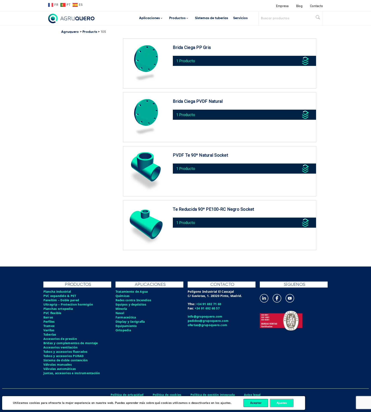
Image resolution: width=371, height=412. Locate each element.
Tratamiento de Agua (132, 291)
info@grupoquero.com (205, 316)
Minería (121, 309)
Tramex (49, 326)
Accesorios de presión (60, 339)
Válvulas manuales (57, 364)
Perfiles (49, 322)
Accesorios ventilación (60, 347)
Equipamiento (126, 326)
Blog (299, 6)
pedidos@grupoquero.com (208, 321)
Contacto (316, 6)
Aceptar (256, 402)
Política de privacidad (127, 395)
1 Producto (185, 61)
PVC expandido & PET (59, 296)
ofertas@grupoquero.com (207, 325)
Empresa (282, 6)
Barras (48, 317)
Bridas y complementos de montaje (70, 343)
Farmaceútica (126, 317)
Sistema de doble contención (65, 360)
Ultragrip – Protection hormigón (68, 304)
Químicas (123, 296)
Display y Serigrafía (130, 322)
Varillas (49, 330)
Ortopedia (123, 330)
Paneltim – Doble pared (61, 300)
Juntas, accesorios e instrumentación (71, 373)
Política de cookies (167, 395)
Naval (120, 313)
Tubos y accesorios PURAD (63, 356)
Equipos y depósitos (131, 304)
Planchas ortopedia (58, 309)
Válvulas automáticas (59, 369)
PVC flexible (52, 313)
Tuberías (49, 334)
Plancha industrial (57, 291)
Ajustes (282, 402)
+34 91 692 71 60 (208, 304)
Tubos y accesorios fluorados (65, 352)
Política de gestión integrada (212, 395)
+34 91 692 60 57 (207, 308)
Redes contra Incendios (133, 300)
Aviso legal (252, 395)
